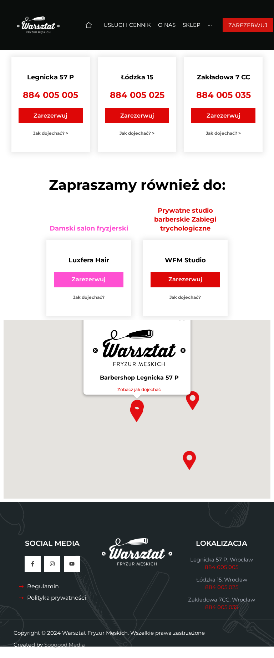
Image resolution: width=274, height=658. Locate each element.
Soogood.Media (64, 644)
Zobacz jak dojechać (139, 389)
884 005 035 (223, 95)
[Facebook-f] (33, 564)
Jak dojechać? (89, 297)
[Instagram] (52, 564)
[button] (189, 460)
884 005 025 (137, 95)
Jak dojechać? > (50, 133)
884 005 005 (50, 95)
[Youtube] (72, 564)
